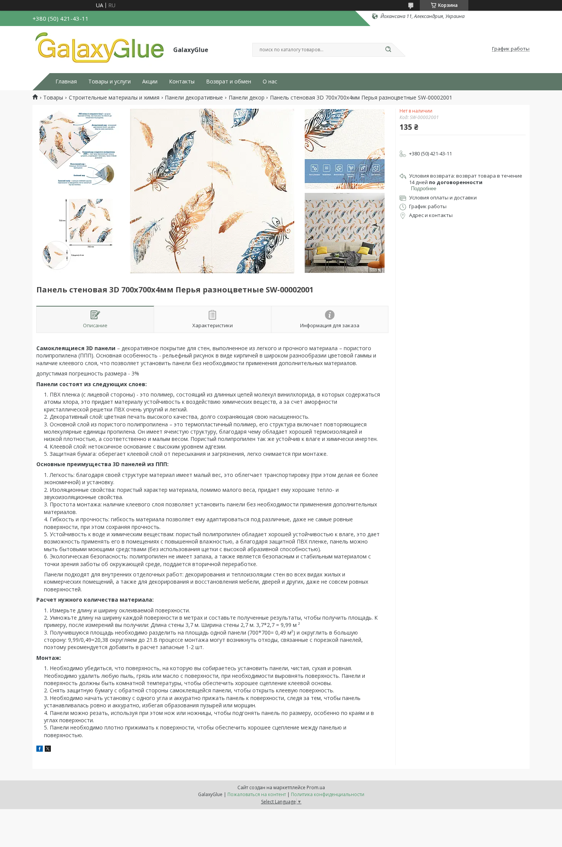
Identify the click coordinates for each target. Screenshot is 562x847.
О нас (270, 81)
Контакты (182, 81)
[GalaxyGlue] (99, 49)
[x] (48, 749)
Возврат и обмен (228, 81)
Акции (150, 81)
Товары (53, 97)
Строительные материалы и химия (114, 97)
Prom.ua (316, 787)
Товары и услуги (109, 81)
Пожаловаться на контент (256, 794)
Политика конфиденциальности (327, 794)
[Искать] (388, 50)
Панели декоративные (194, 97)
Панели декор (247, 97)
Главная (66, 81)
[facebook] (39, 749)
